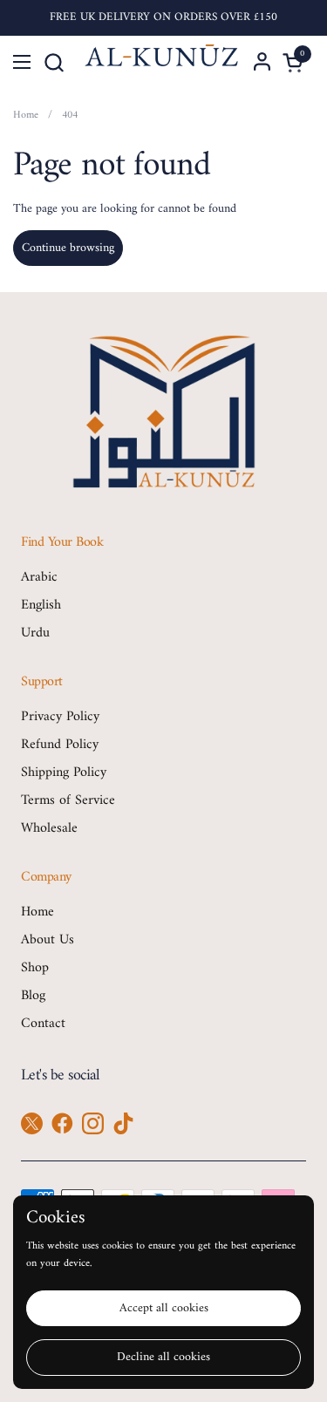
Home (37, 912)
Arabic (39, 577)
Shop (35, 968)
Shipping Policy (63, 772)
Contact (43, 1023)
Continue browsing (68, 248)
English (41, 605)
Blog (33, 995)
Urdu (35, 633)
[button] (54, 62)
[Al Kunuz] (161, 61)
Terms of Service (68, 800)
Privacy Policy (60, 716)
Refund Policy (60, 744)
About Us (47, 940)
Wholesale (49, 828)
